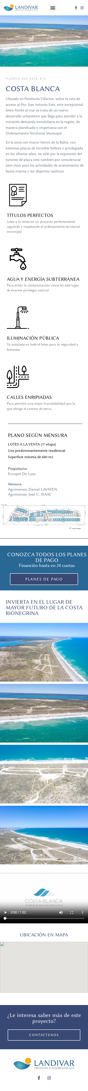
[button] (52, 8)
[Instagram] (82, 7)
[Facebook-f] (76, 7)
